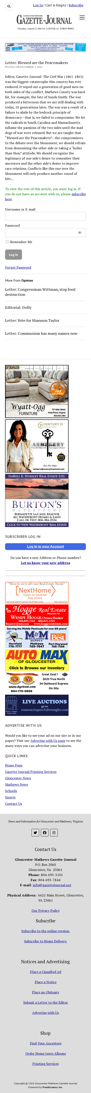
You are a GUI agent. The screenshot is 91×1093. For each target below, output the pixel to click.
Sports (10, 797)
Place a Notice (46, 982)
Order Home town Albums (45, 1053)
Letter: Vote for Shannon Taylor (32, 320)
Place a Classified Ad (45, 971)
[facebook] (44, 832)
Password (12, 225)
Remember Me (20, 241)
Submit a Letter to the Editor (45, 1002)
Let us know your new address (45, 562)
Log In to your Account (45, 546)
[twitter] (35, 832)
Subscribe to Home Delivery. (45, 941)
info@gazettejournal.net (52, 885)
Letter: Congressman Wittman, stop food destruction (40, 292)
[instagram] (54, 832)
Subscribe (76, 5)
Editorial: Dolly (18, 307)
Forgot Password (18, 267)
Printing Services (45, 1063)
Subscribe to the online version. (45, 931)
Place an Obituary (45, 992)
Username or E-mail (20, 209)
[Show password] (80, 232)
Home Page (13, 765)
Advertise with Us (45, 1012)
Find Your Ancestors (45, 1043)
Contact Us (13, 803)
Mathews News (16, 784)
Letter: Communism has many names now (41, 333)
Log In (38, 5)
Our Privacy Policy (46, 910)
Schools (11, 790)
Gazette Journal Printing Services (31, 771)
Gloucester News (18, 778)
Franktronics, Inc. (53, 1087)
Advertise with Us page (47, 740)
